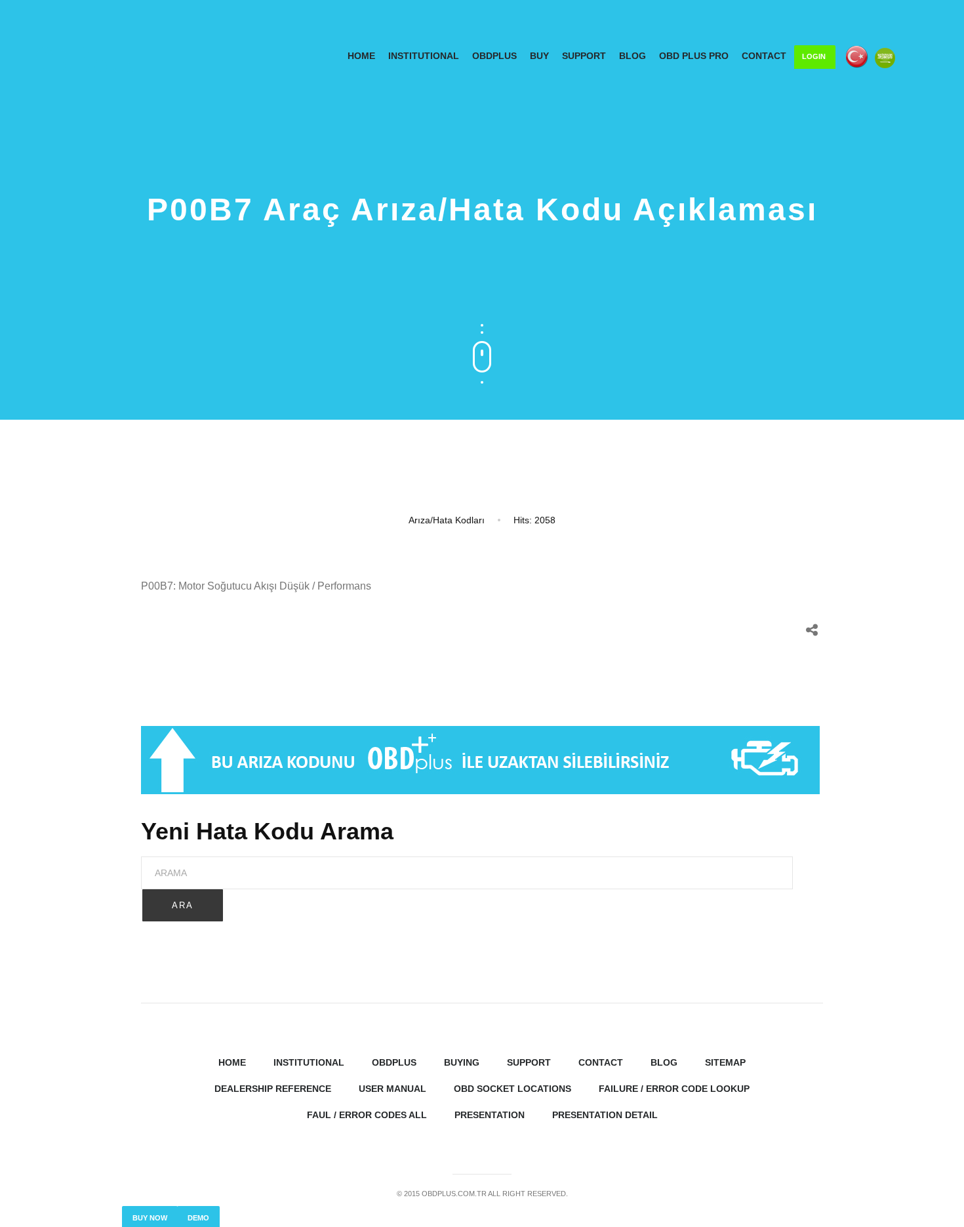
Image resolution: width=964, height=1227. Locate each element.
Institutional (308, 1062)
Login (814, 56)
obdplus (394, 1062)
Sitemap (725, 1062)
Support (584, 55)
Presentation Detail (605, 1115)
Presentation (489, 1115)
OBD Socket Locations (512, 1088)
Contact (764, 55)
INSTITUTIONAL (423, 55)
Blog (632, 55)
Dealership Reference (272, 1088)
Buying (461, 1062)
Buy (539, 55)
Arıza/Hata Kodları (447, 520)
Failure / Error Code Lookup (674, 1088)
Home (361, 55)
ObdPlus (494, 55)
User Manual (392, 1088)
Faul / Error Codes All (367, 1115)
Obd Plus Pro (694, 55)
